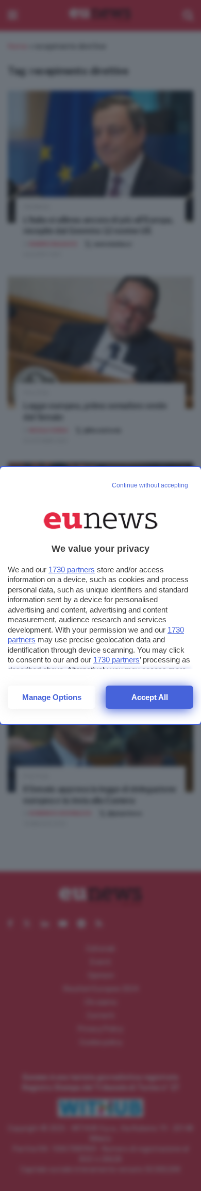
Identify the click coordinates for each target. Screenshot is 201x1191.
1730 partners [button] (71, 569)
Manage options (51, 697)
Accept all (149, 697)
